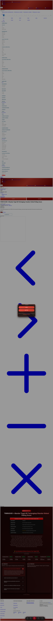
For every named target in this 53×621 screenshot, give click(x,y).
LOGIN (26, 307)
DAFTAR (26, 310)
